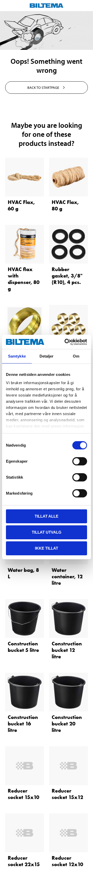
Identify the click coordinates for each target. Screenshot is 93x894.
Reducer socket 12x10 (67, 861)
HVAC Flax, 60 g (21, 205)
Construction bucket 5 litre (23, 646)
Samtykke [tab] (17, 356)
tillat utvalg (46, 532)
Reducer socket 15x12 (67, 794)
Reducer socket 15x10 (23, 794)
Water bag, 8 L (23, 573)
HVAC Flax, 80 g (65, 205)
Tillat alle (46, 516)
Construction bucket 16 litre (23, 723)
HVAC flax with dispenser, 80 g (24, 279)
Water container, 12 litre (67, 576)
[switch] (79, 461)
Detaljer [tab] (47, 356)
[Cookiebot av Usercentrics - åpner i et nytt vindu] (65, 341)
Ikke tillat (46, 548)
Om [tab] (76, 356)
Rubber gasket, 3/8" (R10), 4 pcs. (67, 276)
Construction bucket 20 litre (67, 723)
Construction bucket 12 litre (67, 650)
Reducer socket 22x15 (24, 861)
